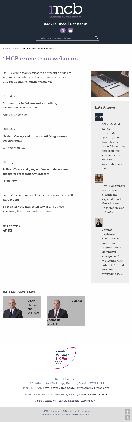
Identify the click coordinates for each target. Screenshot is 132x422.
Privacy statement (69, 401)
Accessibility (88, 401)
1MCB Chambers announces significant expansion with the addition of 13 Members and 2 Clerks (113, 199)
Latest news (105, 107)
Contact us (78, 24)
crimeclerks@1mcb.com (93, 387)
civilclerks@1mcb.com (60, 387)
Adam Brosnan (43, 211)
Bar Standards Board (94, 394)
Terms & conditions (45, 401)
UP (127, 411)
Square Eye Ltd (78, 414)
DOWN (127, 417)
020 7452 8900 (55, 24)
